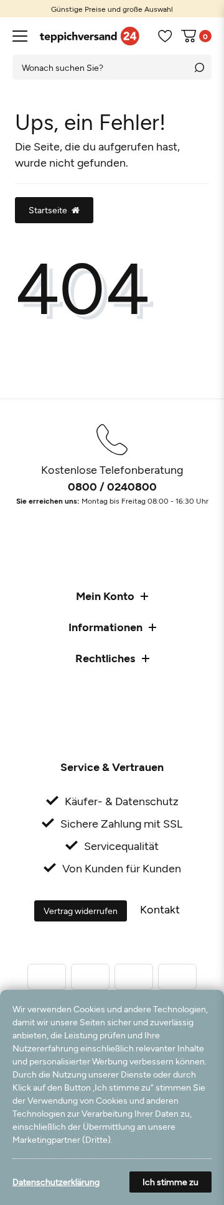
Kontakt (160, 909)
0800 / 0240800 (112, 486)
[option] (112, 8)
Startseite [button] (48, 210)
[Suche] (199, 67)
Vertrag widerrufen (81, 910)
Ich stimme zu (170, 1181)
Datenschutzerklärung (56, 1181)
